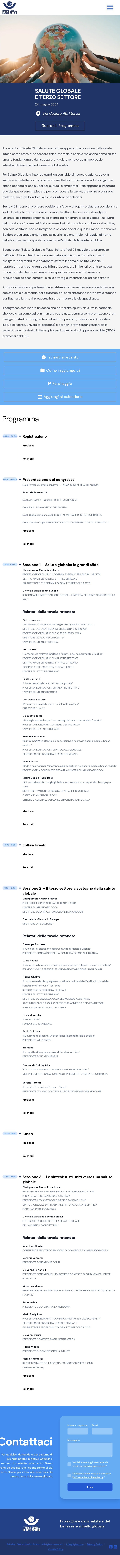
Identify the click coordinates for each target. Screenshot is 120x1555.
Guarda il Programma (60, 125)
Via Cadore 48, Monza (61, 113)
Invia (90, 1487)
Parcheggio (60, 383)
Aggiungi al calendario (63, 396)
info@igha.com (75, 1544)
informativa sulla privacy (88, 1477)
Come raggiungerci (63, 370)
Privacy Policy (95, 1544)
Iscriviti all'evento (63, 357)
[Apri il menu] (110, 7)
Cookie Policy (55, 1549)
